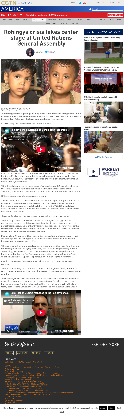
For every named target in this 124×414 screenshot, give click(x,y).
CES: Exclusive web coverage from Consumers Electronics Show (32, 367)
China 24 (102, 19)
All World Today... (103, 157)
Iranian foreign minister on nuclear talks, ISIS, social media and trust (34, 375)
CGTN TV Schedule (13, 396)
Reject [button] (111, 408)
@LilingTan (52, 52)
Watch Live (8, 19)
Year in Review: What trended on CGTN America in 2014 (28, 394)
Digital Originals (23, 19)
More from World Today (103, 31)
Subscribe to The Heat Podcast (18, 379)
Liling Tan (39, 52)
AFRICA (112, 3)
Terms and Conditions (14, 400)
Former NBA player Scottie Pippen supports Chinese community (32, 373)
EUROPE (49, 353)
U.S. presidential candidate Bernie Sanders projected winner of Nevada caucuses (39, 392)
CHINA (98, 3)
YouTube (84, 3)
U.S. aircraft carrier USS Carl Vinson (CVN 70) (24, 388)
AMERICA (105, 3)
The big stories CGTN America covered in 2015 (24, 383)
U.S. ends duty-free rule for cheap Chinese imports (26, 390)
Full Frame (51, 23)
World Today (39, 19)
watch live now (115, 15)
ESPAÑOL (9, 362)
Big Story (63, 23)
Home (7, 365)
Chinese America (12, 369)
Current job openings (14, 371)
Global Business (66, 19)
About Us (74, 23)
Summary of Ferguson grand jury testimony (23, 381)
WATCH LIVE (26, 3)
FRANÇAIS (19, 362)
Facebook (89, 3)
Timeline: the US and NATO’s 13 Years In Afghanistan (27, 385)
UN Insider (51, 19)
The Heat (80, 19)
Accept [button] (102, 408)
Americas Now (114, 19)
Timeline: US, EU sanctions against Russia (23, 386)
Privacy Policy (11, 402)
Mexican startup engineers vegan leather (22, 377)
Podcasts (91, 19)
